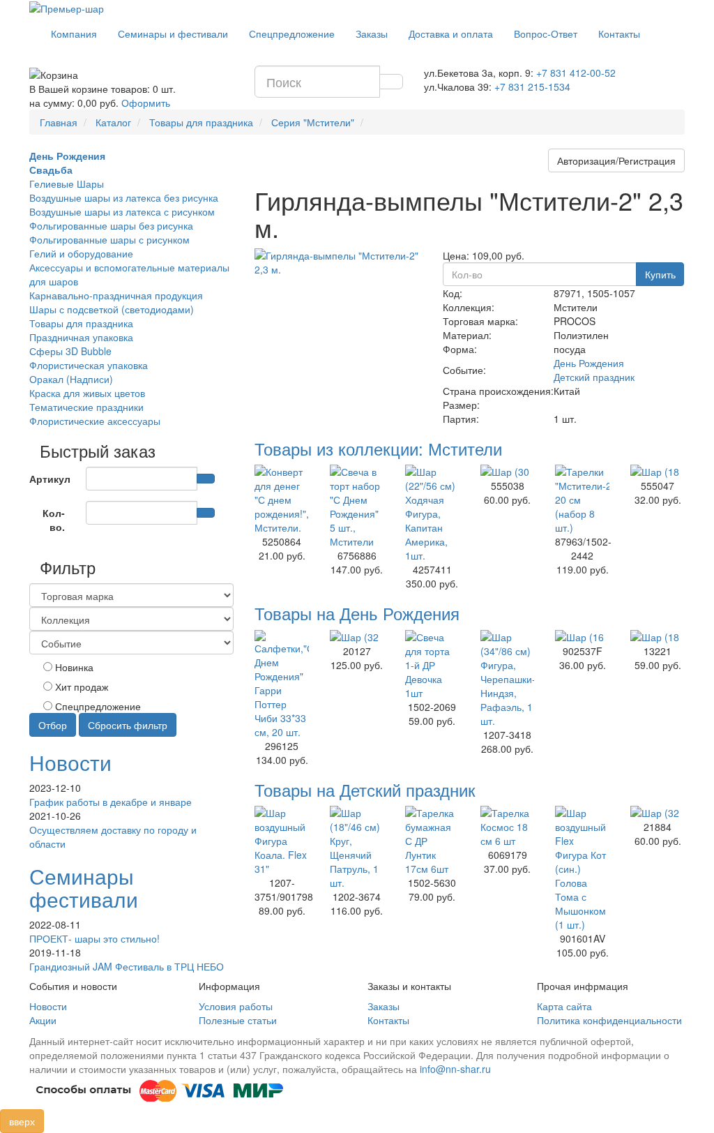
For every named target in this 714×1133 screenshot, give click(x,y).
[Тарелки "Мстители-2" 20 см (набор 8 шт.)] (582, 499)
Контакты (619, 33)
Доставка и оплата (451, 33)
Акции (42, 1020)
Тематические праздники (86, 407)
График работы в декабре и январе (110, 802)
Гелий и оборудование (81, 253)
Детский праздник (594, 377)
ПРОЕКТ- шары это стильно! (94, 938)
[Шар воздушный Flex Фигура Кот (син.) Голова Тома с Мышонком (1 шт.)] (582, 868)
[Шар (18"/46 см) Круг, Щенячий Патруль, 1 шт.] (357, 848)
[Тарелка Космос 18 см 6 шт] (507, 827)
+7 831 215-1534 (532, 86)
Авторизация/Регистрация (616, 160)
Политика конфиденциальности (609, 1020)
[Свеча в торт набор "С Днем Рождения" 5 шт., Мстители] (357, 506)
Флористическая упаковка (88, 365)
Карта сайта (564, 1006)
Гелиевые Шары (66, 183)
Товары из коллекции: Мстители (378, 448)
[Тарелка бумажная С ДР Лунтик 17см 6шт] (432, 841)
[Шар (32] (357, 637)
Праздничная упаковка (81, 337)
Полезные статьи (238, 1020)
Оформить (145, 103)
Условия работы (236, 1006)
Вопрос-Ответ (545, 33)
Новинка (72, 667)
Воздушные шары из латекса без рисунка (123, 197)
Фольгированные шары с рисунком (109, 239)
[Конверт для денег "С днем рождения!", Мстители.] (282, 499)
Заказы (372, 33)
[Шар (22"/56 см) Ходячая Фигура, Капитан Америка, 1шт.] (432, 513)
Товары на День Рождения (357, 613)
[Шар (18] (657, 472)
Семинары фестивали (83, 887)
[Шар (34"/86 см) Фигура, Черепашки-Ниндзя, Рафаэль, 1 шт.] (507, 679)
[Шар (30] (507, 472)
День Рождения (589, 363)
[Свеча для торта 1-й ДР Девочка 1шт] (432, 665)
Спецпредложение (292, 33)
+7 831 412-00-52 (576, 73)
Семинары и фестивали (173, 33)
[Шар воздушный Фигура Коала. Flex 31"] (282, 841)
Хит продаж (80, 686)
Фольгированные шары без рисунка (111, 225)
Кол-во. (54, 520)
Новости (70, 762)
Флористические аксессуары (94, 421)
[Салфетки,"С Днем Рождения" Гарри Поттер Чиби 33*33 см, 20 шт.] (282, 684)
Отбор (52, 725)
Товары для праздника (81, 323)
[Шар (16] (582, 637)
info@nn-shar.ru (455, 1069)
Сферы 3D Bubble (70, 351)
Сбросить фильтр (127, 725)
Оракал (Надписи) (71, 379)
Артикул (49, 479)
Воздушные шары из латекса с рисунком (122, 211)
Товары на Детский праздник (365, 789)
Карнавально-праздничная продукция (116, 295)
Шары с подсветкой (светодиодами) (111, 309)
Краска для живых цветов (87, 393)
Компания (74, 33)
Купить (660, 274)
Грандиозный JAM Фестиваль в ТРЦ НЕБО (126, 966)
